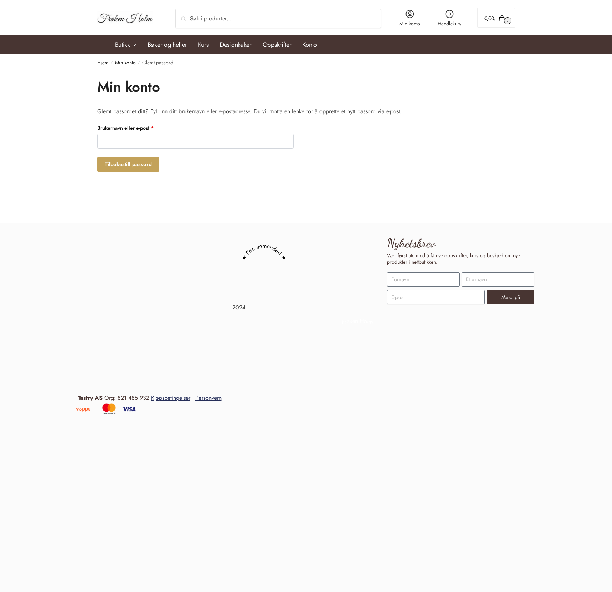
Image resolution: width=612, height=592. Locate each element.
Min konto (409, 23)
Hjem (103, 62)
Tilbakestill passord (128, 164)
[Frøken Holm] (357, 560)
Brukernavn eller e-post (134, 127)
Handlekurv (449, 23)
